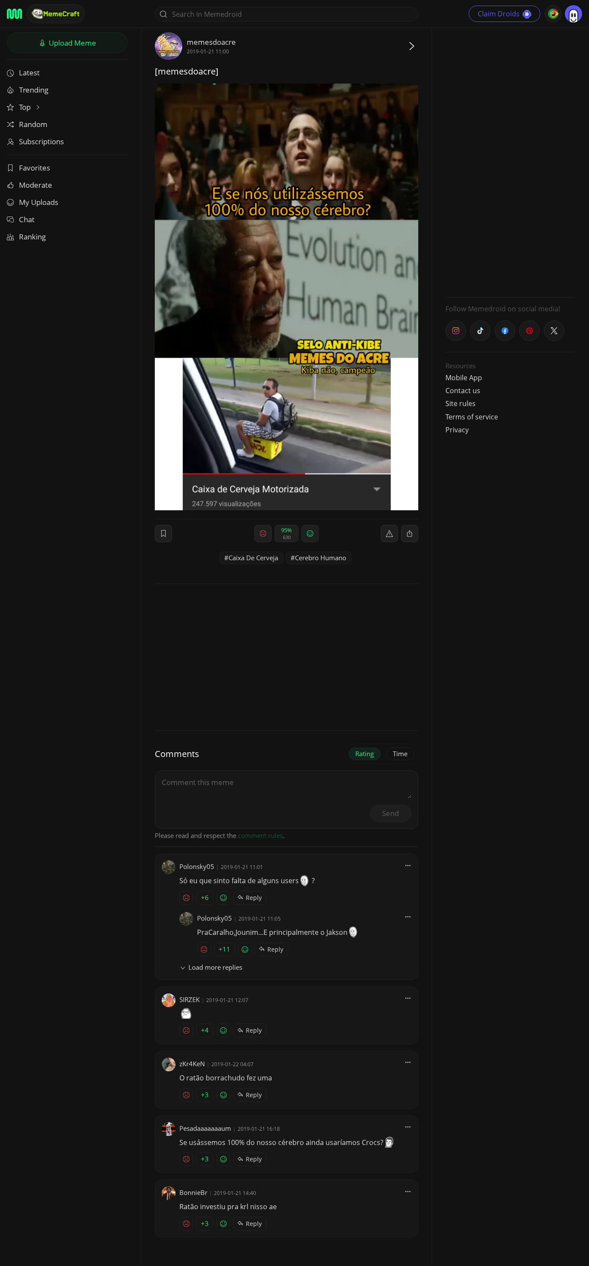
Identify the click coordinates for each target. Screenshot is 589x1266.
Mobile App (463, 377)
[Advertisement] (510, 161)
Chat (26, 219)
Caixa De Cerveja (253, 557)
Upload (71, 43)
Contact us (462, 390)
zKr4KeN (192, 1063)
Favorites (34, 168)
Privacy (457, 429)
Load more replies (215, 967)
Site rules (460, 403)
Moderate (35, 185)
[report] (389, 533)
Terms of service (471, 417)
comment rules (260, 835)
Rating (364, 753)
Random (33, 124)
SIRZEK (189, 999)
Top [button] (25, 107)
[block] (409, 533)
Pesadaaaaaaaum (205, 1128)
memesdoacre (211, 42)
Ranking (32, 237)
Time (400, 753)
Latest (29, 73)
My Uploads (38, 202)
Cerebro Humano (320, 557)
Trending (33, 90)
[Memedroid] (14, 14)
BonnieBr (193, 1192)
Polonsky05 (197, 866)
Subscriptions (41, 141)
